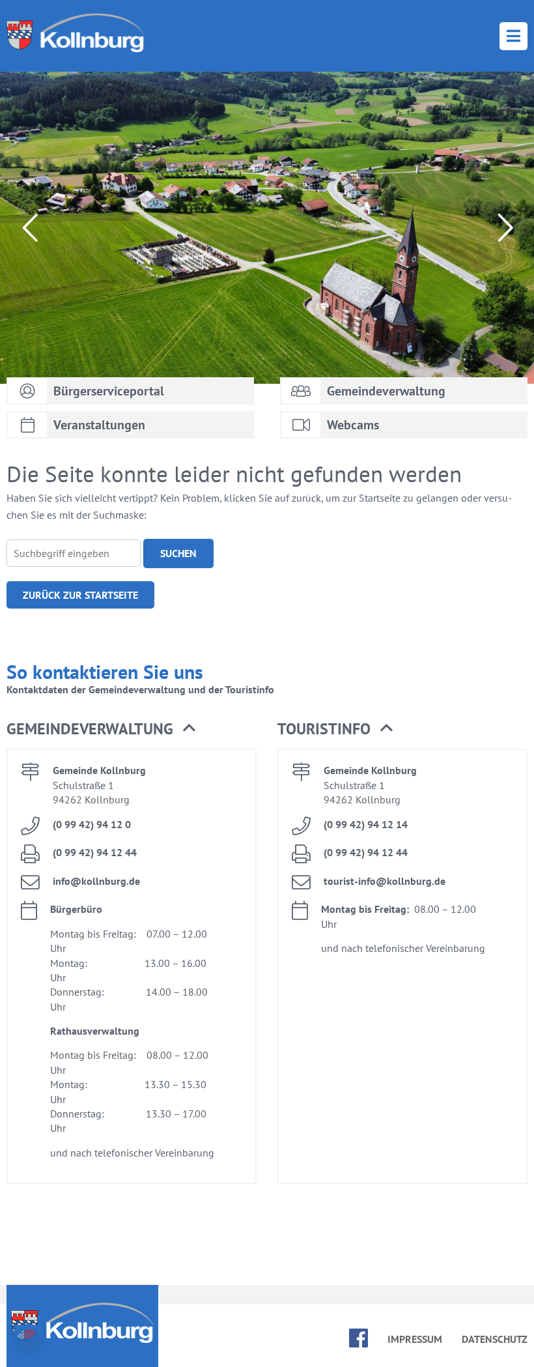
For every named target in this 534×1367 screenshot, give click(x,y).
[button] (28, 1338)
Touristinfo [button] (324, 729)
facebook (358, 1338)
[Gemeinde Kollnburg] (76, 32)
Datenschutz (494, 1338)
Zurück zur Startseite (80, 594)
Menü (513, 36)
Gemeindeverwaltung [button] (90, 729)
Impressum (414, 1338)
